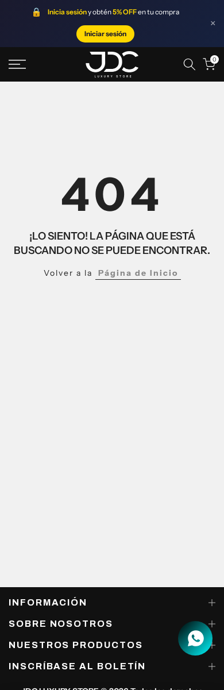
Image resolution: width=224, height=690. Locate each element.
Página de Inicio (138, 273)
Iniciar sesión (105, 33)
